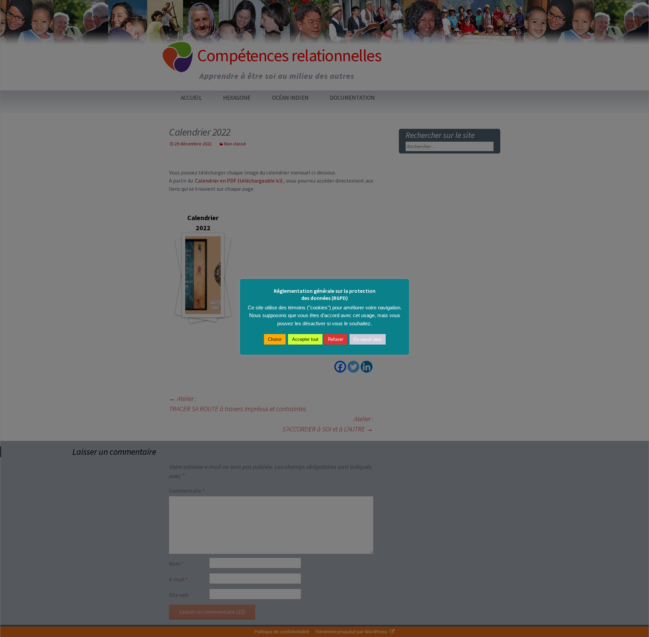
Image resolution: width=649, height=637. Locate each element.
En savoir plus (368, 339)
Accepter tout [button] (305, 339)
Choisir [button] (275, 339)
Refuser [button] (335, 339)
